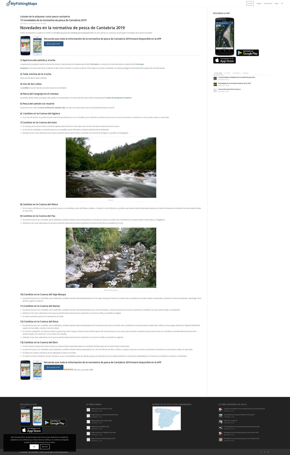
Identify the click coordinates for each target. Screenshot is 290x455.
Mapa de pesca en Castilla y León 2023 (103, 432)
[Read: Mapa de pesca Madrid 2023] (88, 428)
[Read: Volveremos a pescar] (221, 422)
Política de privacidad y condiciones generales (54, 452)
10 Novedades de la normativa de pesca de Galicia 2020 (241, 426)
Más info (45, 447)
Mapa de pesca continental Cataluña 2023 (104, 415)
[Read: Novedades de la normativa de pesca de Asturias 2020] (221, 434)
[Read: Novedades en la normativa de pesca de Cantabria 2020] (221, 440)
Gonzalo (43, 23)
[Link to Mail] (268, 452)
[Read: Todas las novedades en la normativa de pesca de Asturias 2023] (221, 410)
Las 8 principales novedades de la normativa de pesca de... (237, 77)
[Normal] (68, 369)
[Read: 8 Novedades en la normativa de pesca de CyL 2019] (215, 84)
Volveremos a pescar (230, 420)
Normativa (33, 23)
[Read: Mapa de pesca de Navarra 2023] (88, 410)
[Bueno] (70, 369)
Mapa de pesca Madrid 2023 (100, 426)
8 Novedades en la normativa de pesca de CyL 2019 (234, 83)
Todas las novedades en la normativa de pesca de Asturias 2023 (244, 409)
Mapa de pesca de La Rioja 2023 (101, 420)
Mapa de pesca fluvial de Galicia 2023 (103, 438)
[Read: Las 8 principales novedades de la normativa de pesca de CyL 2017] (215, 78)
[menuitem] (250, 3)
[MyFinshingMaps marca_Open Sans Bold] (21, 3)
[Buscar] (282, 3)
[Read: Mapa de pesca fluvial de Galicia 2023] (88, 440)
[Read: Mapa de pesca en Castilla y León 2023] (88, 434)
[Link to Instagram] (264, 452)
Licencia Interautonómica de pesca (229, 89)
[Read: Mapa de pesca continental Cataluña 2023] (88, 416)
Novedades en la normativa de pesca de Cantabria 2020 (241, 438)
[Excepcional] (72, 369)
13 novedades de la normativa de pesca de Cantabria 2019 (53, 20)
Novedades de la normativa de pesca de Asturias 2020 (241, 432)
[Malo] (67, 369)
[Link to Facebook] (261, 452)
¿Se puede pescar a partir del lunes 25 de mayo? (239, 415)
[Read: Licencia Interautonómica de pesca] (215, 90)
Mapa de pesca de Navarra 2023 (101, 409)
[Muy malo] (65, 369)
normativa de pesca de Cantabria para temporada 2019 (73, 33)
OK (34, 447)
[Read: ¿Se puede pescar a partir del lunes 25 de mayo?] (221, 416)
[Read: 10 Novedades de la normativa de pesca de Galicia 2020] (221, 428)
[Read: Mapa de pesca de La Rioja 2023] (88, 422)
